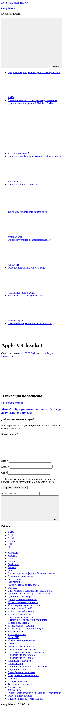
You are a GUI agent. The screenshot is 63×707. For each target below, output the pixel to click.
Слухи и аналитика (18, 669)
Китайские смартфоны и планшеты (27, 619)
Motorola (12, 555)
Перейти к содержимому (15, 2)
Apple (11, 535)
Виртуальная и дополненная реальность (30, 590)
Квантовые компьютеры (21, 617)
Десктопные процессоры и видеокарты (29, 593)
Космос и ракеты (17, 631)
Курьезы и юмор (17, 634)
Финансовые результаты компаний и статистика (34, 692)
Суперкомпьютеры (18, 681)
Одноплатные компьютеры (23, 646)
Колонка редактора (18, 622)
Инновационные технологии (24, 605)
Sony (10, 570)
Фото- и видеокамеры (20, 695)
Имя (4, 460)
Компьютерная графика (21, 625)
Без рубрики (14, 579)
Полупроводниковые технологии (26, 652)
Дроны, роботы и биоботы (22, 599)
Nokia (11, 558)
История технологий (19, 614)
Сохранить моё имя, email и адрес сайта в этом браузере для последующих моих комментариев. (29, 480)
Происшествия (16, 663)
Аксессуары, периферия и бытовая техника (32, 573)
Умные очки (14, 687)
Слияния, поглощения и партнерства (28, 666)
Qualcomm (13, 564)
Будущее (12, 587)
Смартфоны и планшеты (21, 672)
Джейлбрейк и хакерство (21, 596)
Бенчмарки (14, 582)
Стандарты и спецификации (23, 675)
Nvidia (11, 561)
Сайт (4, 472)
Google (11, 541)
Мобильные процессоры (21, 640)
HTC (10, 544)
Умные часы (14, 690)
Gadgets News (8, 8)
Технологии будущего (20, 684)
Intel (10, 546)
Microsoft (13, 552)
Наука (11, 643)
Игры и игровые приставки (23, 602)
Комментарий (9, 434)
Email (5, 466)
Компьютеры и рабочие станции (26, 628)
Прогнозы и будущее (19, 660)
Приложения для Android (22, 654)
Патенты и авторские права (23, 649)
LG (9, 549)
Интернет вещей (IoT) (20, 608)
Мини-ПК (13, 637)
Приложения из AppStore (22, 657)
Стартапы (13, 678)
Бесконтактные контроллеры (23, 584)
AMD (11, 532)
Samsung (12, 567)
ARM (11, 538)
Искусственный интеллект (22, 611)
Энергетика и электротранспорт (25, 698)
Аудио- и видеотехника (21, 576)
